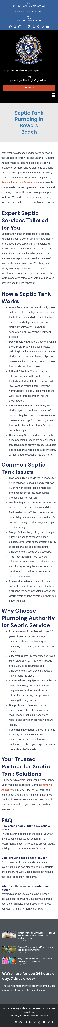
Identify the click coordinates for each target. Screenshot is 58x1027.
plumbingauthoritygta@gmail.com (29, 80)
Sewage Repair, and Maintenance (20, 182)
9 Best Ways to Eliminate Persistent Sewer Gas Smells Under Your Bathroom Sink (36, 935)
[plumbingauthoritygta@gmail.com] (29, 76)
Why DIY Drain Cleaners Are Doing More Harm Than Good (35, 960)
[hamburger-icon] (53, 95)
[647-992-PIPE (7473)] (29, 17)
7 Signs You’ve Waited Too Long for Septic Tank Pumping (36, 948)
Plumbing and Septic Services (24, 1015)
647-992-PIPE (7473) (29, 20)
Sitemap (44, 1015)
